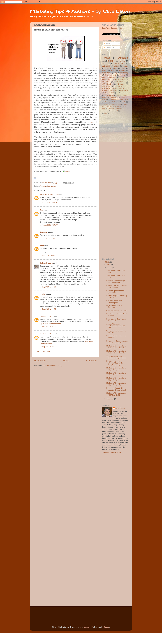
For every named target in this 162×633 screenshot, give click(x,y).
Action (125, 66)
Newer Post (40, 360)
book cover (106, 79)
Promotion (106, 73)
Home (66, 360)
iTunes (124, 106)
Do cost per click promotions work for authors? (117, 342)
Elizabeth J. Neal (46, 316)
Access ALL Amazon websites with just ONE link (115, 326)
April (109, 265)
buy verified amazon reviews (50, 324)
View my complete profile (111, 452)
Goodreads (106, 86)
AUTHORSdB (106, 84)
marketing (124, 73)
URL (122, 77)
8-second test (110, 75)
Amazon (43, 186)
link (125, 108)
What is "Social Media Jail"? (116, 311)
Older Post (91, 360)
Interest (108, 68)
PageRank (113, 91)
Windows (105, 104)
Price (113, 70)
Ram (41, 210)
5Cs (118, 95)
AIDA (122, 61)
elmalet (42, 294)
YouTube (113, 104)
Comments (109, 48)
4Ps (115, 68)
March (109, 268)
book (110, 60)
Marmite (105, 91)
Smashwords (124, 99)
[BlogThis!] (66, 183)
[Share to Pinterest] (73, 183)
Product (122, 70)
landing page (109, 95)
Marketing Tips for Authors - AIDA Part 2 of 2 (116, 394)
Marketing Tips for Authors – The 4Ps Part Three (116, 374)
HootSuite (120, 86)
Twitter (106, 57)
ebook (117, 106)
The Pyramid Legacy (112, 102)
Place (104, 70)
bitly (119, 104)
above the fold (109, 93)
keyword (111, 108)
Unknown (43, 232)
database (110, 106)
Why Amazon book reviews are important (116, 286)
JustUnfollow (113, 99)
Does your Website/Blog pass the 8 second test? (116, 389)
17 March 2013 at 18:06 (49, 225)
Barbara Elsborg (46, 263)
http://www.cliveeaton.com (112, 28)
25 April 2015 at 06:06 (48, 327)
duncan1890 (88, 627)
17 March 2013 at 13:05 (49, 203)
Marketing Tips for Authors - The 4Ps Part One (116, 384)
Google (122, 75)
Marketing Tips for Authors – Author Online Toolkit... (116, 347)
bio (117, 93)
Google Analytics (109, 77)
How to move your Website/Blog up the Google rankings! (114, 363)
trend (105, 113)
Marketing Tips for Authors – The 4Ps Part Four (116, 369)
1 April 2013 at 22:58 (47, 238)
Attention (106, 66)
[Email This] (64, 183)
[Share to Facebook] (70, 183)
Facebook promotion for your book (115, 292)
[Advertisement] (111, 218)
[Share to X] (68, 183)
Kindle (122, 68)
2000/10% (119, 82)
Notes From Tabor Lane (49, 194)
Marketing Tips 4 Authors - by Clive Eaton (80, 11)
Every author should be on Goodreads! (116, 320)
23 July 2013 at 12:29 (48, 287)
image (104, 108)
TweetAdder (124, 91)
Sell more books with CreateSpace (114, 302)
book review (51, 186)
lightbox (118, 108)
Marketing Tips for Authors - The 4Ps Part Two (116, 379)
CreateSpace (113, 97)
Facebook (119, 63)
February (110, 399)
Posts (107, 44)
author (105, 63)
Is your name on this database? (114, 307)
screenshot (114, 111)
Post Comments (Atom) (53, 365)
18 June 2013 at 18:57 (48, 256)
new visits (105, 111)
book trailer (124, 93)
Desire (116, 66)
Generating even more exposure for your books (116, 357)
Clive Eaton (120, 408)
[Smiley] (66, 171)
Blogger (120, 84)
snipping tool (124, 111)
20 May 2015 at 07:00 (48, 347)
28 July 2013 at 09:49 (48, 309)
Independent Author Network (113, 88)
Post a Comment (43, 351)
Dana (42, 245)
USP (124, 102)
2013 (107, 262)
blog (91, 122)
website (105, 82)
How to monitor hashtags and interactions (115, 281)
